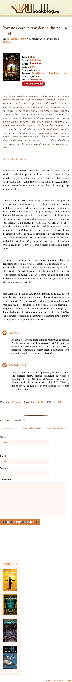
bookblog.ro (36, 9)
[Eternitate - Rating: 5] (10, 630)
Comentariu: (6, 479)
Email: (4, 456)
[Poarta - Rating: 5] (10, 657)
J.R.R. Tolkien (34, 60)
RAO (32, 66)
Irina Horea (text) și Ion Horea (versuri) (50, 73)
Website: (4, 468)
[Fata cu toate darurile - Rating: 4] (10, 580)
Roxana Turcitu (18, 38)
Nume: (4, 436)
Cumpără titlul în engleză (15, 159)
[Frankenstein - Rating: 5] (10, 604)
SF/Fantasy (8, 42)
